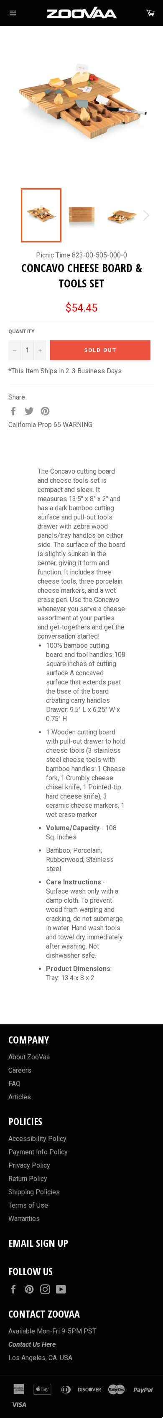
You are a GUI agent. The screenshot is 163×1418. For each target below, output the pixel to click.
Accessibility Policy (37, 1139)
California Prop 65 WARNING (50, 425)
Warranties (24, 1219)
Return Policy (27, 1179)
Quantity (21, 332)
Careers (19, 1070)
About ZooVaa (29, 1057)
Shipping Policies (34, 1192)
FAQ (14, 1084)
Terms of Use (28, 1205)
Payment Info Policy (38, 1152)
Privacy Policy (29, 1165)
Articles (19, 1097)
